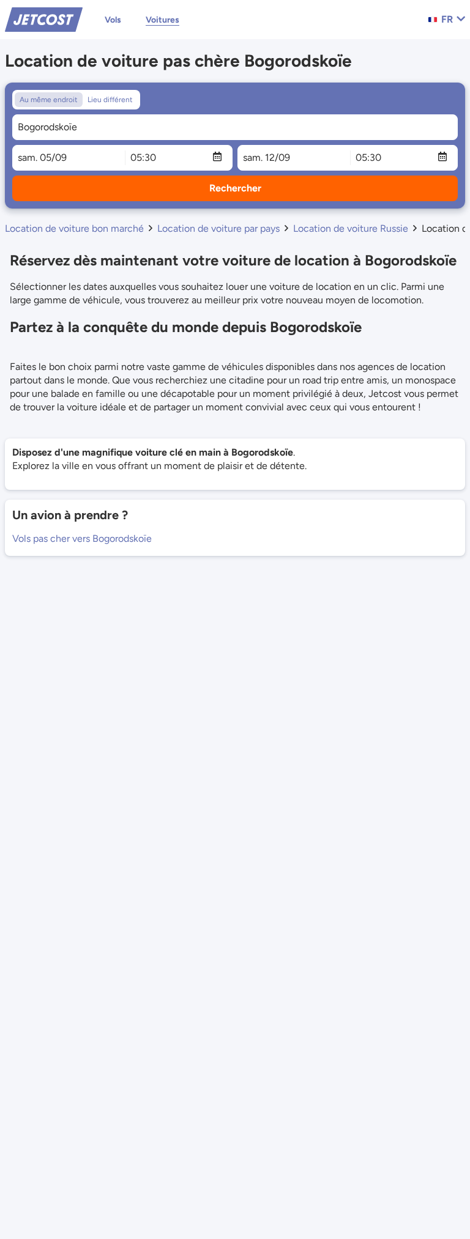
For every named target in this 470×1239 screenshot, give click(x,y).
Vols (113, 20)
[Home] (44, 18)
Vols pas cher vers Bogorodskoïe (82, 538)
